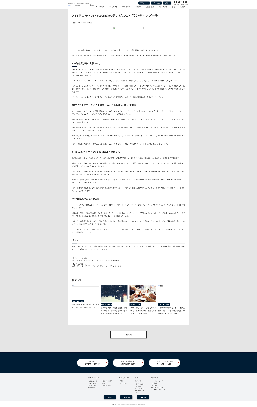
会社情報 (155, 383)
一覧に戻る (128, 335)
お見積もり (143, 397)
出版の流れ (92, 383)
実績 (121, 381)
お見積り (167, 3)
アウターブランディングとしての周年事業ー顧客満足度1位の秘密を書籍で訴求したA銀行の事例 (143, 311)
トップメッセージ (157, 381)
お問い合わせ (156, 3)
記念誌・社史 (150, 7)
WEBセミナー (144, 3)
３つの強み (123, 383)
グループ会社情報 (157, 387)
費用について (93, 385)
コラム (104, 383)
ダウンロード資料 (107, 381)
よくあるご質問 (106, 385)
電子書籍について (94, 387)
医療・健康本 (163, 7)
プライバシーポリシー (158, 389)
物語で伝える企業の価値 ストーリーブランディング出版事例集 (95, 260)
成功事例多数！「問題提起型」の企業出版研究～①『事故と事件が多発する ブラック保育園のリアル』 (114, 311)
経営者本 (138, 7)
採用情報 (155, 385)
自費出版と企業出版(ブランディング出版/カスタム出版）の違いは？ (96, 266)
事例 (173, 7)
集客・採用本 (126, 7)
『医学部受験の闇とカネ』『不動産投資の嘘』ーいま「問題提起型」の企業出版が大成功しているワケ (171, 311)
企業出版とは (93, 381)
